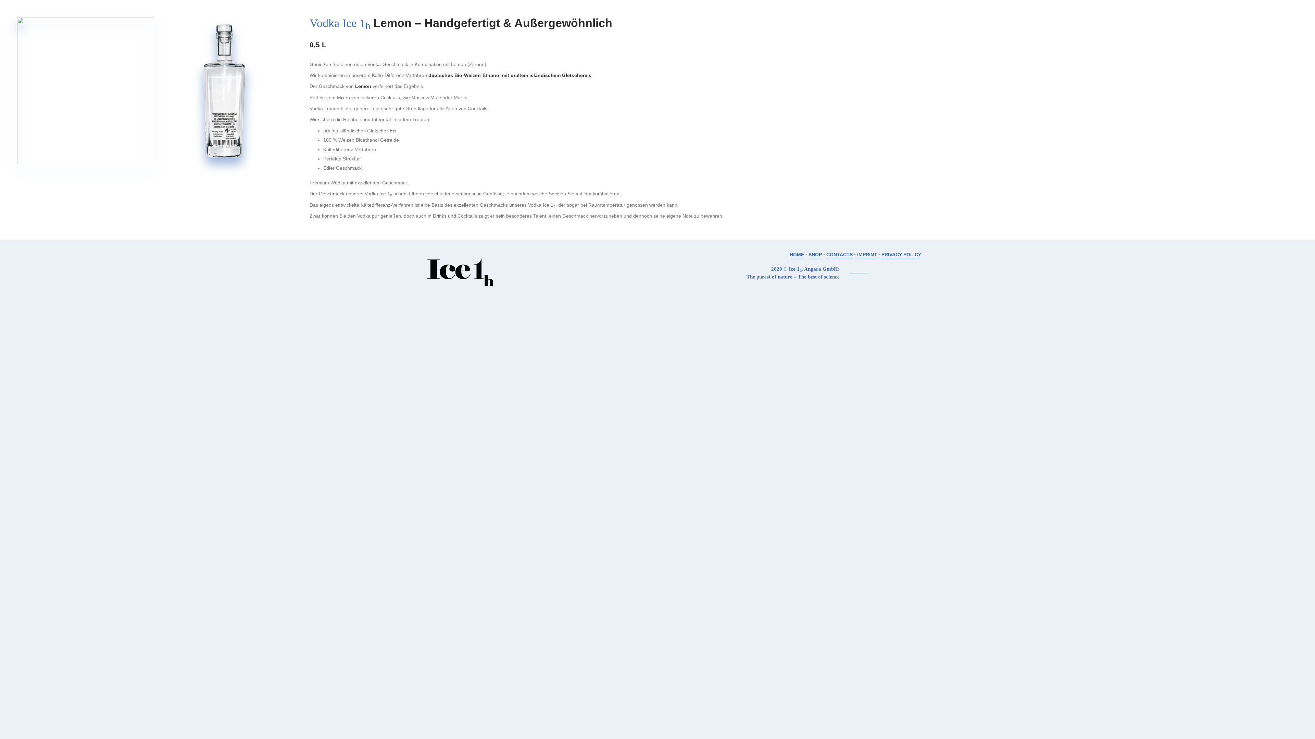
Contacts (839, 254)
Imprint (867, 254)
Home (797, 254)
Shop (815, 254)
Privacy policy (901, 254)
